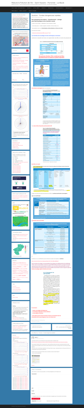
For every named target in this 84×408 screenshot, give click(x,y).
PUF (36, 321)
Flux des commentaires (17, 289)
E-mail (33, 390)
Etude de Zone (37, 320)
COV (25, 266)
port (23, 273)
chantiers (21, 264)
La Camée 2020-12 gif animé (23, 162)
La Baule (18, 270)
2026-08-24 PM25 (16, 166)
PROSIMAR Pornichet (16, 142)
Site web (33, 393)
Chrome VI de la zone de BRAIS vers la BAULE (20, 66)
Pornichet (28, 7)
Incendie (23, 268)
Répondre (33, 365)
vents (15, 279)
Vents (23, 377)
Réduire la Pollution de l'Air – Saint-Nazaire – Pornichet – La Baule (38, 3)
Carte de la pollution (59, 7)
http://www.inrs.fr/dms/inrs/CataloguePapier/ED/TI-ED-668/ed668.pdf (45, 261)
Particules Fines (42, 320)
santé (14, 277)
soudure (38, 321)
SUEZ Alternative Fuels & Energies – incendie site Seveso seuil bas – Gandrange (20, 235)
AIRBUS (14, 262)
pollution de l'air (16, 273)
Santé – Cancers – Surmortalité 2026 (18, 7)
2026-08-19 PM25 (16, 172)
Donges (14, 268)
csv (13, 87)
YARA (18, 279)
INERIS (26, 268)
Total (14, 279)
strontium (23, 277)
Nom (33, 388)
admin (41, 17)
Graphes (18, 377)
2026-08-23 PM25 (16, 167)
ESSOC (18, 325)
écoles (20, 279)
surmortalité (26, 277)
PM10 (20, 166)
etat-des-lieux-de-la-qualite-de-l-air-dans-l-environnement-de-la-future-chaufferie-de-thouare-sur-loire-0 (20, 197)
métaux (34, 321)
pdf (49, 32)
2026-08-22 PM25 (16, 168)
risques (17, 275)
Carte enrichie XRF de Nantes (18, 16)
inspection (15, 270)
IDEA (21, 268)
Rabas (26, 273)
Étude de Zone (50, 7)
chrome (19, 266)
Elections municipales (32, 10)
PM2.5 (22, 271)
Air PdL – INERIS (36, 7)
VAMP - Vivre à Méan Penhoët (18, 145)
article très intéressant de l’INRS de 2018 (40, 32)
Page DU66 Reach (16, 317)
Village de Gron (15, 146)
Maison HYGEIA (15, 297)
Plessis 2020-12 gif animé (17, 163)
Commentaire (34, 373)
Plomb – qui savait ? (23, 10)
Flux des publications (16, 287)
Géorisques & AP (68, 7)
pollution (26, 271)
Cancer (34, 320)
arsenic (17, 262)
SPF (21, 277)
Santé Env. (43, 7)
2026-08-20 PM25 (16, 171)
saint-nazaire (22, 275)
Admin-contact (14, 10)
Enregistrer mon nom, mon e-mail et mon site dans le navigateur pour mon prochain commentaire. (49, 396)
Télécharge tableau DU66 (17, 319)
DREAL (17, 268)
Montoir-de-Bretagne (23, 270)
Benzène (22, 263)
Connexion (14, 286)
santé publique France (17, 277)
